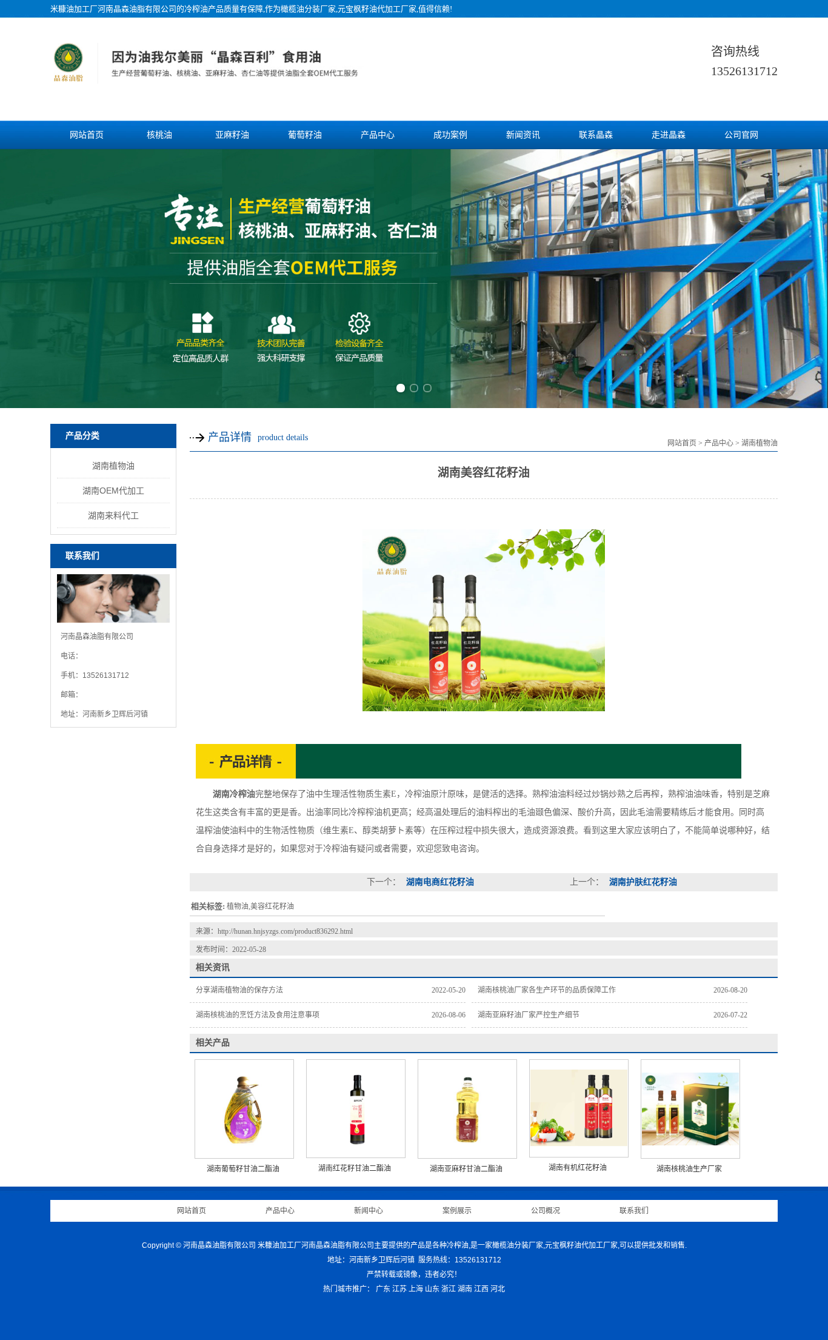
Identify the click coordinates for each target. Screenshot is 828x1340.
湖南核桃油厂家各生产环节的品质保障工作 (547, 990)
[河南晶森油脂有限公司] (207, 78)
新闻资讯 (523, 134)
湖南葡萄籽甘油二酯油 (243, 1169)
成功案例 (450, 134)
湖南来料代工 (113, 515)
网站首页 (87, 134)
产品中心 (378, 134)
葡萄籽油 (305, 134)
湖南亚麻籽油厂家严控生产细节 (528, 1015)
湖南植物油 (113, 466)
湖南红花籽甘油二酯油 (354, 1168)
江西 (481, 1289)
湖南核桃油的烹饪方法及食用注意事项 (257, 1015)
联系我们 (634, 1211)
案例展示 (457, 1211)
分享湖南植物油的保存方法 (239, 990)
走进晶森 (669, 134)
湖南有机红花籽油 (578, 1168)
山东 (432, 1289)
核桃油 (159, 134)
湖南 (465, 1289)
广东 (383, 1289)
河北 (497, 1289)
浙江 (448, 1289)
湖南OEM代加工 (113, 490)
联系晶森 (596, 134)
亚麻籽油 (232, 134)
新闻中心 (368, 1211)
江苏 (399, 1289)
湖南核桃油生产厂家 (689, 1169)
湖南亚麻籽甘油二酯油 (466, 1169)
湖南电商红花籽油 (439, 881)
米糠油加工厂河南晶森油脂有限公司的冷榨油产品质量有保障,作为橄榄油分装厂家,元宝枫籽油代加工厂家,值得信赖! (251, 8)
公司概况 (545, 1211)
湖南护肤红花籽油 (642, 881)
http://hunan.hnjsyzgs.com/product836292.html (285, 931)
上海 (416, 1289)
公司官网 (741, 134)
